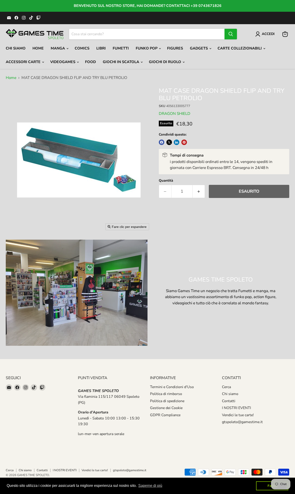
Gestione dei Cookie (166, 407)
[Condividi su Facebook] (161, 142)
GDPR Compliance (165, 415)
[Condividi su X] (169, 142)
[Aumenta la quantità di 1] (199, 191)
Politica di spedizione (167, 401)
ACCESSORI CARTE (23, 61)
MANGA (58, 48)
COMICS (82, 48)
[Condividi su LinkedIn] (176, 142)
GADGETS (199, 48)
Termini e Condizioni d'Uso (172, 386)
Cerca (226, 386)
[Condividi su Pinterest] (184, 142)
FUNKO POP (147, 48)
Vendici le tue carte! (238, 415)
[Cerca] (230, 34)
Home (38, 48)
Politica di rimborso (166, 393)
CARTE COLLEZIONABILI (240, 48)
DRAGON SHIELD (174, 113)
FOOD (90, 61)
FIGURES (175, 48)
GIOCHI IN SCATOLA (121, 61)
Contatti (228, 401)
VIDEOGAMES (63, 61)
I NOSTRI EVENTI (236, 407)
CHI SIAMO (16, 48)
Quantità (166, 181)
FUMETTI (121, 48)
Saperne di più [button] (150, 486)
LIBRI (101, 48)
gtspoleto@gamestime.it (242, 421)
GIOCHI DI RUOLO (165, 61)
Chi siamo (230, 393)
